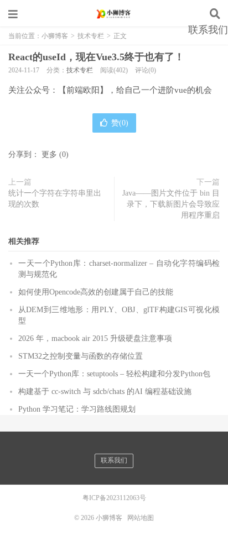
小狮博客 (114, 13)
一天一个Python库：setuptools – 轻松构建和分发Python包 (114, 374)
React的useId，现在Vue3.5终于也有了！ (96, 56)
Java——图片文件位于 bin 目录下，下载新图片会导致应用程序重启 (171, 204)
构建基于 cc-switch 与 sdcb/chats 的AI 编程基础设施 (104, 391)
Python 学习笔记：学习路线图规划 (77, 409)
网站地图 (140, 518)
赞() (119, 123)
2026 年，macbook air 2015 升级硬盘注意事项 (95, 338)
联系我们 (208, 29)
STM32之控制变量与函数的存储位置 (80, 356)
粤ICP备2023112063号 (114, 498)
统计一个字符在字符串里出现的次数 (54, 198)
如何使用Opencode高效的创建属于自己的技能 (95, 292)
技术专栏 (79, 70)
